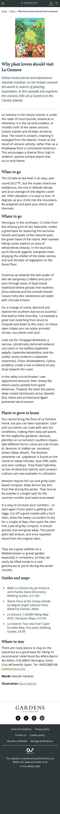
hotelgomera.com (14, 669)
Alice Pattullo (27, 683)
